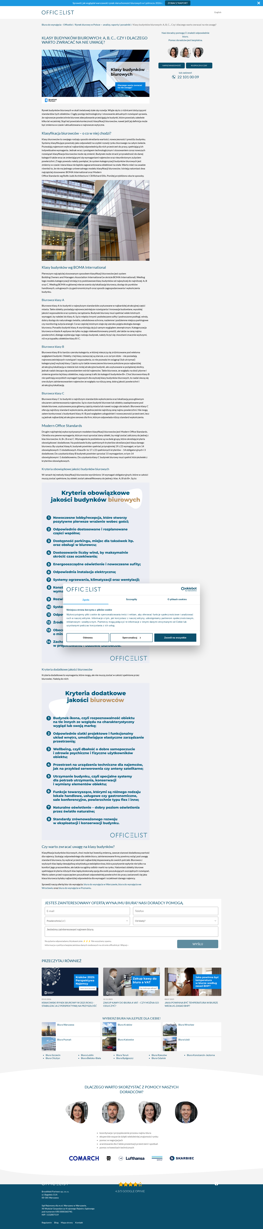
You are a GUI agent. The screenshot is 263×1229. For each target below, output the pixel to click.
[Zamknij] (259, 3)
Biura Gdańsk (159, 1058)
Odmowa (88, 637)
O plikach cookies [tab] (177, 599)
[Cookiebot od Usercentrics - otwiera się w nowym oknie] (183, 589)
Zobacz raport (178, 3)
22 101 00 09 (188, 77)
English (217, 12)
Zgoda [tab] (85, 599)
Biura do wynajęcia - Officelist (57, 24)
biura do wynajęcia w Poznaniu (75, 887)
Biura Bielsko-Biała (91, 1058)
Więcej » (124, 945)
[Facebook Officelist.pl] (216, 1184)
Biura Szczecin (53, 1055)
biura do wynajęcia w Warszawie (100, 884)
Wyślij (198, 944)
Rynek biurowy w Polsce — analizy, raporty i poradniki (103, 24)
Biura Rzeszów (159, 1055)
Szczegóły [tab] (131, 599)
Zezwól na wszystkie (175, 637)
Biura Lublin (87, 1055)
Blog (56, 1222)
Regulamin (47, 1222)
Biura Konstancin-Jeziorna (201, 1055)
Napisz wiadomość (171, 65)
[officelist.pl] (55, 1183)
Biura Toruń (122, 1055)
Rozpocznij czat (199, 65)
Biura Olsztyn (53, 1058)
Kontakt (79, 1222)
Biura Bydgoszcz (124, 1058)
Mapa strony (67, 1222)
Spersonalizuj (129, 637)
